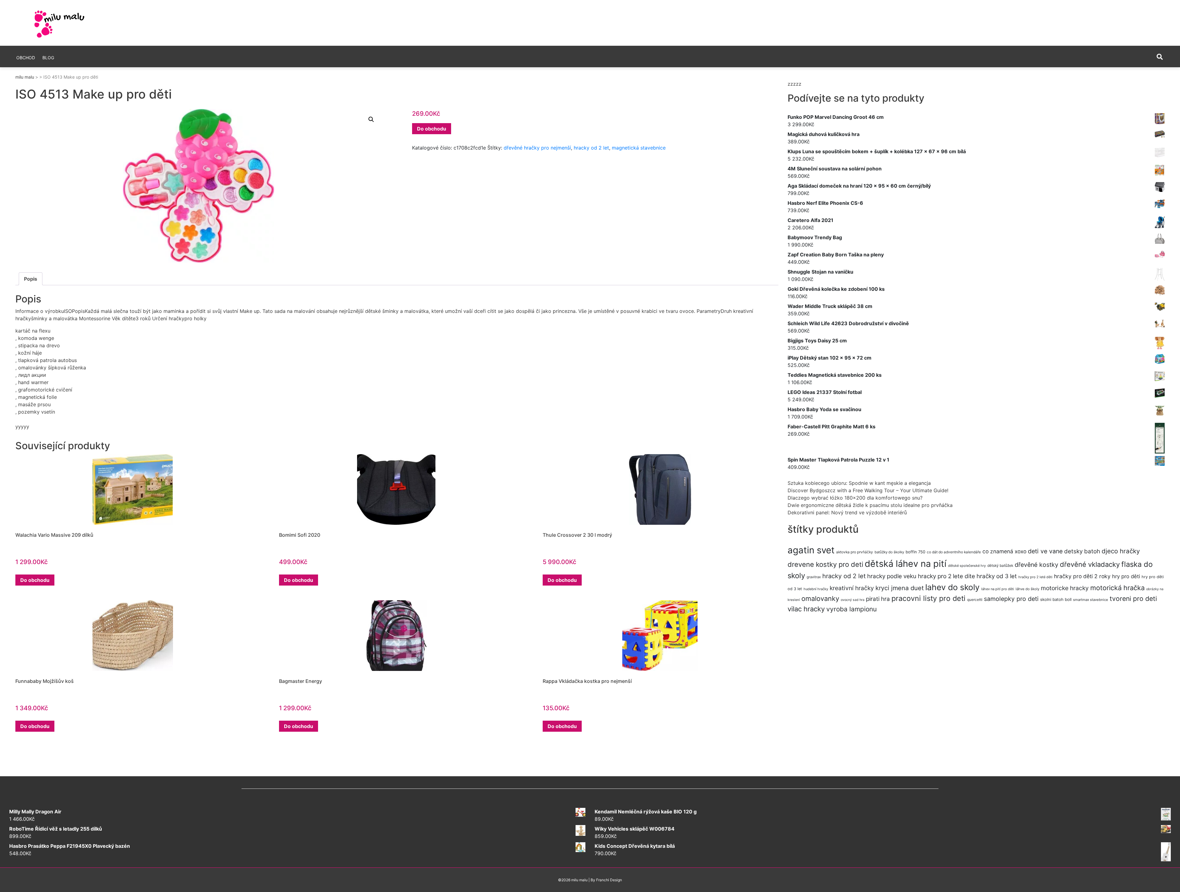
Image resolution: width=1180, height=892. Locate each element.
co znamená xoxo (1004, 551)
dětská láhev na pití (905, 563)
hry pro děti (1126, 576)
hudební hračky (816, 589)
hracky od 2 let (591, 148)
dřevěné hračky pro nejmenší (537, 148)
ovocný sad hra (852, 600)
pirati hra (878, 598)
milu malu (24, 77)
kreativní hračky (852, 588)
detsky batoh (1082, 551)
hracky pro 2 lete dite (946, 576)
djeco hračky (1121, 551)
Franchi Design (609, 880)
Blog (48, 57)
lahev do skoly (952, 587)
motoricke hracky (1065, 588)
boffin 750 (915, 551)
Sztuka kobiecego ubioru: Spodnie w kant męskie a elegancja (859, 483)
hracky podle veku (891, 576)
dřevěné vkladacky (1090, 564)
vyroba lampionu (851, 609)
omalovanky (820, 598)
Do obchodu (431, 129)
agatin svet (811, 550)
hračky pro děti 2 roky (1082, 576)
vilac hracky (806, 609)
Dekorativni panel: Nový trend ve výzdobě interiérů (847, 512)
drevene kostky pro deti (825, 564)
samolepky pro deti (1011, 598)
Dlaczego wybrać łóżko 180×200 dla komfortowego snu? (855, 498)
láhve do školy (1027, 589)
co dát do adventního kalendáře (954, 552)
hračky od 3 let (997, 576)
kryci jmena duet (899, 588)
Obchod (25, 57)
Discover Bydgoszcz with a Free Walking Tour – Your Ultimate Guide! (868, 490)
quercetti (974, 599)
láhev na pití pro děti (997, 589)
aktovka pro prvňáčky (854, 552)
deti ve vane (1045, 551)
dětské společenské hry (967, 565)
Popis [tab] (30, 279)
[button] (371, 119)
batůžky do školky (889, 552)
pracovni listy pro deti (928, 598)
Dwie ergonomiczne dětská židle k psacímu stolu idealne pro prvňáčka (870, 505)
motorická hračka (1117, 588)
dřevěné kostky (1036, 564)
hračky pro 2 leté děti (1035, 577)
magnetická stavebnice (639, 148)
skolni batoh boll (1056, 599)
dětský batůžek (1000, 565)
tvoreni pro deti (1133, 598)
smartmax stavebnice (1090, 600)
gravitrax (814, 577)
